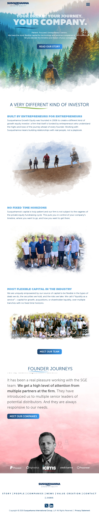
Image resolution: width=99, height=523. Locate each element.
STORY (7, 494)
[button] (87, 4)
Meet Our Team (49, 351)
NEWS (50, 494)
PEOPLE (19, 494)
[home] (18, 4)
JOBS (50, 498)
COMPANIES (35, 494)
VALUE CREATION (69, 494)
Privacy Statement (82, 510)
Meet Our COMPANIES (23, 416)
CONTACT (90, 494)
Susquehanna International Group (38, 510)
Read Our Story (49, 46)
